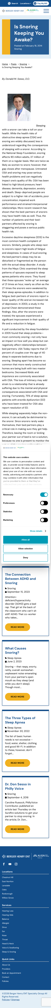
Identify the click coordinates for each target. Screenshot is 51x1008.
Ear (3, 931)
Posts (13, 64)
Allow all (25, 540)
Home (5, 64)
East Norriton (7, 881)
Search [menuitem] (15, 3)
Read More (17, 627)
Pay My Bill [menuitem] (41, 3)
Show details (36, 531)
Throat (5, 939)
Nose (4, 935)
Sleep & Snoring (9, 951)
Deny (25, 557)
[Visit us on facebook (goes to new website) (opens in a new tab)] (4, 864)
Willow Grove (8, 898)
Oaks (4, 889)
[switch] (44, 503)
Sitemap (15, 999)
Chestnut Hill (7, 877)
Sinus (4, 927)
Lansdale (6, 885)
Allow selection (25, 548)
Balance (5, 919)
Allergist (5, 923)
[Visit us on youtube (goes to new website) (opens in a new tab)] (10, 864)
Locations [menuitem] (25, 3)
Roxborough (7, 893)
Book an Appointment (11, 973)
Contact (5, 977)
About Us (6, 965)
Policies (5, 981)
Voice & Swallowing (10, 947)
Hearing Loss (7, 911)
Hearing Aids (7, 915)
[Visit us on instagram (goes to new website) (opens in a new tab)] (16, 864)
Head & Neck (8, 943)
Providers (6, 969)
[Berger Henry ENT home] (20, 11)
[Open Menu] (46, 11)
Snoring (23, 64)
